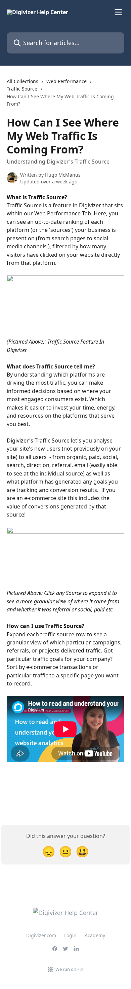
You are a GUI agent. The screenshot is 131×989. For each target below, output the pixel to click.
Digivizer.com (41, 935)
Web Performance (66, 81)
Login (70, 935)
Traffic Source (22, 88)
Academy (95, 935)
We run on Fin (69, 969)
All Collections (22, 81)
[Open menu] (118, 12)
